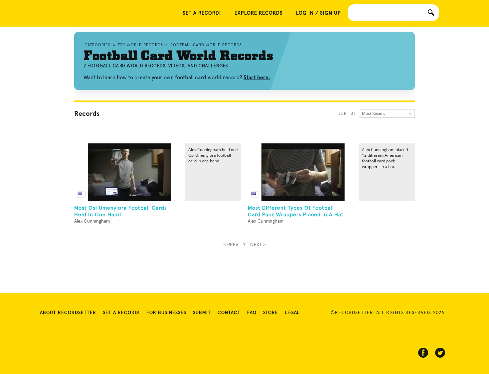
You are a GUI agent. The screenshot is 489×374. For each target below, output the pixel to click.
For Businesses (166, 312)
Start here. (257, 77)
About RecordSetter (68, 312)
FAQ (251, 312)
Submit (202, 312)
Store (270, 312)
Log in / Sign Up (318, 13)
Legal (292, 312)
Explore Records (259, 13)
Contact (229, 312)
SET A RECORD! (202, 13)
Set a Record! (121, 312)
